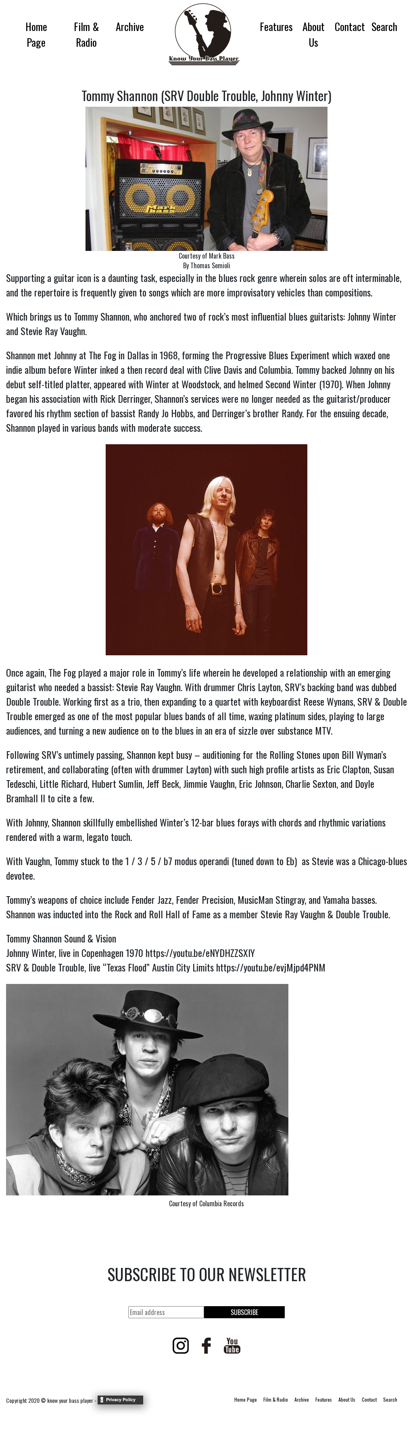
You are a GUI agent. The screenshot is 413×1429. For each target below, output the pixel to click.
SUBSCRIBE (244, 1312)
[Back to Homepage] (202, 34)
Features (276, 26)
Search (384, 26)
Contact (350, 26)
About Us (313, 34)
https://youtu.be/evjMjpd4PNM (270, 967)
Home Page (36, 34)
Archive (130, 26)
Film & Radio (86, 34)
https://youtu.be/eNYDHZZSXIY (200, 952)
